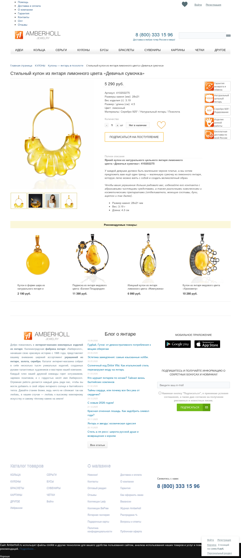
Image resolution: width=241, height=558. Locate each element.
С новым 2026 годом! (101, 402)
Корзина (211, 544)
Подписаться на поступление (134, 137)
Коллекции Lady (97, 501)
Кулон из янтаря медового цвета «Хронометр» (201, 286)
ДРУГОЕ (15, 501)
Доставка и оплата (29, 6)
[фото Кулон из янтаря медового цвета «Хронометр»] (203, 256)
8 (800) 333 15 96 (154, 34)
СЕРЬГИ (51, 474)
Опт (20, 21)
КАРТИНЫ (16, 494)
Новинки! (93, 474)
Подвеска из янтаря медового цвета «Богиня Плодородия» (89, 286)
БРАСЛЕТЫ (17, 487)
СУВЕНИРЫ (54, 487)
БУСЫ (50, 481)
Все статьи (97, 445)
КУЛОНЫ (15, 481)
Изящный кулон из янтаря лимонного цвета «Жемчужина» (146, 286)
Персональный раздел (219, 553)
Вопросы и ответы (130, 521)
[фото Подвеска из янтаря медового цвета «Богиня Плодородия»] (92, 256)
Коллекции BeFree (98, 508)
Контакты (23, 17)
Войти (210, 539)
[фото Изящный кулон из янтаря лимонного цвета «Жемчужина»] (148, 256)
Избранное (16, 507)
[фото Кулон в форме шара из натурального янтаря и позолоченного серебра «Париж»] (38, 256)
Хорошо (5, 556)
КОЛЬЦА (15, 474)
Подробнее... (28, 548)
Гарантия (23, 13)
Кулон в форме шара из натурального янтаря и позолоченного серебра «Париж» (36, 288)
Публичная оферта (131, 531)
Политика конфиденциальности (100, 529)
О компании (25, 9)
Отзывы (22, 24)
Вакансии (125, 501)
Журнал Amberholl (130, 508)
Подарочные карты (98, 521)
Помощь (23, 2)
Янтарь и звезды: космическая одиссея (112, 423)
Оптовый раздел (97, 487)
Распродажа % (128, 514)
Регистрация (224, 539)
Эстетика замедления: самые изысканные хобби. (118, 357)
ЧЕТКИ (51, 494)
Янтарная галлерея (99, 514)
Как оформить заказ (131, 494)
